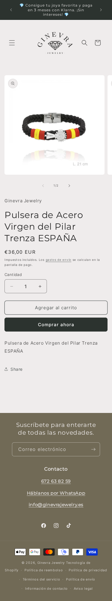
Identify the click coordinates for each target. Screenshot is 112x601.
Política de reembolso (43, 570)
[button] (12, 42)
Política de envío (80, 579)
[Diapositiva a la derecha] (69, 185)
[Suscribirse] (93, 449)
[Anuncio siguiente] (101, 9)
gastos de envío (59, 259)
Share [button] (16, 369)
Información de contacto (46, 588)
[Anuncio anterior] (11, 9)
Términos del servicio (41, 579)
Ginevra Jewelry (51, 563)
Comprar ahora (56, 324)
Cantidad (13, 274)
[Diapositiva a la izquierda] (43, 185)
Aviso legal (83, 588)
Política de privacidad (88, 570)
